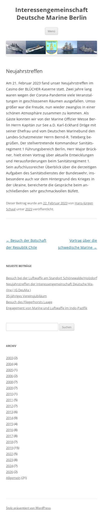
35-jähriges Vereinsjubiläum (26, 296)
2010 (9, 394)
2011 (9, 400)
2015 (9, 424)
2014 (9, 418)
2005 (9, 370)
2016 (9, 430)
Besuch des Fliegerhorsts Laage (29, 302)
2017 (9, 436)
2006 (9, 376)
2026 (9, 472)
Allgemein (13, 478)
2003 (9, 358)
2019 (9, 448)
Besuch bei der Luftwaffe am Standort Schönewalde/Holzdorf (51, 278)
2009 (9, 388)
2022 (9, 454)
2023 (28, 209)
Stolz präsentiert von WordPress (28, 508)
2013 (9, 412)
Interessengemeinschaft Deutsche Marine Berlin (51, 13)
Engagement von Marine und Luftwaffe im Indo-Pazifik (46, 308)
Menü (51, 31)
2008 (9, 382)
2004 (9, 364)
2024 (9, 466)
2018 (9, 442)
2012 (9, 406)
